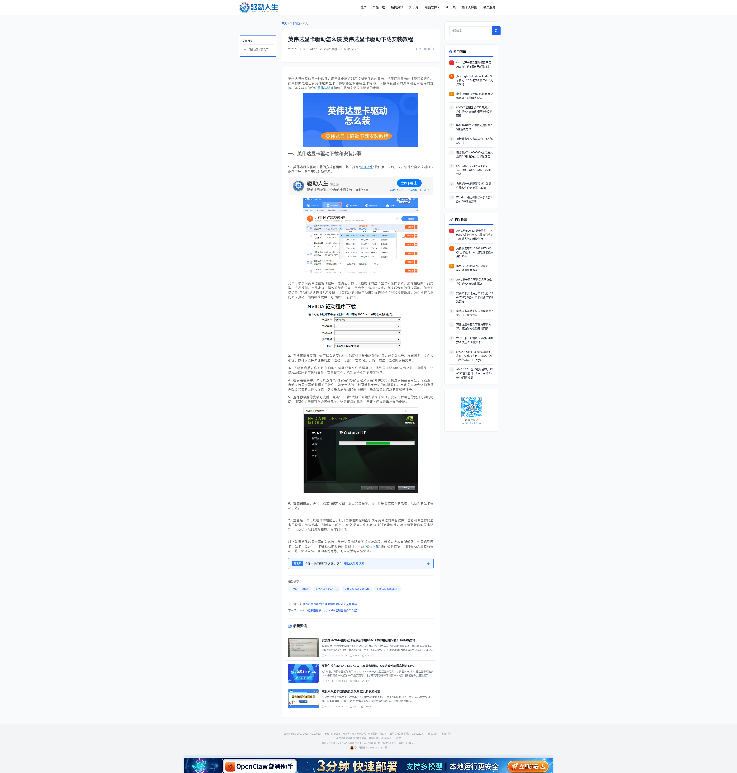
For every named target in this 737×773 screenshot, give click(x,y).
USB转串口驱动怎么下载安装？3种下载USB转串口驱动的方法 (474, 170)
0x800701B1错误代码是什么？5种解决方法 (474, 127)
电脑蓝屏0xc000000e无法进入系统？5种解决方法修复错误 (474, 154)
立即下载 (407, 183)
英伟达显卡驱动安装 (387, 588)
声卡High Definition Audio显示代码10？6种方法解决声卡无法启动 (474, 80)
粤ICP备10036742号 (360, 743)
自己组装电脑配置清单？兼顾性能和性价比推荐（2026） (473, 185)
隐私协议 (432, 733)
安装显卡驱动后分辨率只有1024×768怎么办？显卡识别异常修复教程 (474, 297)
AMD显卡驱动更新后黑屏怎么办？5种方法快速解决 (474, 281)
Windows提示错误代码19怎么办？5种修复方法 (474, 199)
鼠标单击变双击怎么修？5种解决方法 (474, 141)
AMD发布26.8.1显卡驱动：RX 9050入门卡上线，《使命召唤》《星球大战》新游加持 (474, 234)
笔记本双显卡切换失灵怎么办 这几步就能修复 (351, 691)
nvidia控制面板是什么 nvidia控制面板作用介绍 (329, 610)
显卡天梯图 (469, 7)
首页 (363, 7)
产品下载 (379, 7)
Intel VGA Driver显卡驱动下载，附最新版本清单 (473, 268)
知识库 (414, 7)
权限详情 (446, 733)
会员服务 (489, 7)
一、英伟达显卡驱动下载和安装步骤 (259, 49)
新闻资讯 (397, 7)
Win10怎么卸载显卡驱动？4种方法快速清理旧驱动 (474, 340)
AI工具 (451, 7)
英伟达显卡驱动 (299, 588)
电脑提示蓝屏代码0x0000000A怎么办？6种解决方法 (474, 96)
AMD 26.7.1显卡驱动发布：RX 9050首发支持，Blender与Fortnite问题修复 (474, 373)
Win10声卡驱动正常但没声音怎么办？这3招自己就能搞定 (473, 64)
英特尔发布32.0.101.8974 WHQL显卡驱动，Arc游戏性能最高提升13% (368, 666)
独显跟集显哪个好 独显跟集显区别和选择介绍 (329, 604)
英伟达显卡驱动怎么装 (357, 588)
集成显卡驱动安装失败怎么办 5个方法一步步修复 (474, 313)
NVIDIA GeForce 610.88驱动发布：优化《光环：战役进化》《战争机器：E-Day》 (474, 356)
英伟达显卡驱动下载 (326, 588)
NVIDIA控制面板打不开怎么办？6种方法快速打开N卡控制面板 (474, 111)
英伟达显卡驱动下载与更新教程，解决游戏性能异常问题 (473, 326)
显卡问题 (295, 23)
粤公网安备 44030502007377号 (370, 747)
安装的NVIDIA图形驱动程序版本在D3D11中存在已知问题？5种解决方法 (369, 640)
